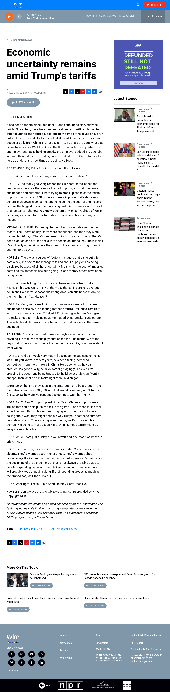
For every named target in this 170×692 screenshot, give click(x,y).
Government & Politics (145, 110)
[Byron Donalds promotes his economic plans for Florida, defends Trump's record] (124, 115)
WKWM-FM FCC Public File (109, 660)
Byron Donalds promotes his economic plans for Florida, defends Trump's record (148, 124)
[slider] (24, 16)
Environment (144, 218)
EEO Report (137, 643)
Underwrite (66, 658)
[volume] (19, 16)
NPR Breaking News (19, 40)
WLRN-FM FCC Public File (108, 658)
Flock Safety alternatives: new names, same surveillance (116, 598)
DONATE (156, 5)
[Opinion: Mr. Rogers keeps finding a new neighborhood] (17, 580)
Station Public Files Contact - (146, 649)
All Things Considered (64, 529)
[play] (9, 17)
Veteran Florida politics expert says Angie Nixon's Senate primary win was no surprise (148, 198)
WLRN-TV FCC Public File (108, 655)
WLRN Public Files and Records (147, 635)
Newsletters (102, 643)
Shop (98, 635)
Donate (64, 650)
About (63, 635)
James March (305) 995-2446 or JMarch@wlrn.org (146, 656)
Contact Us (66, 643)
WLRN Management (141, 661)
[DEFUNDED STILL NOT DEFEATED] (138, 64)
